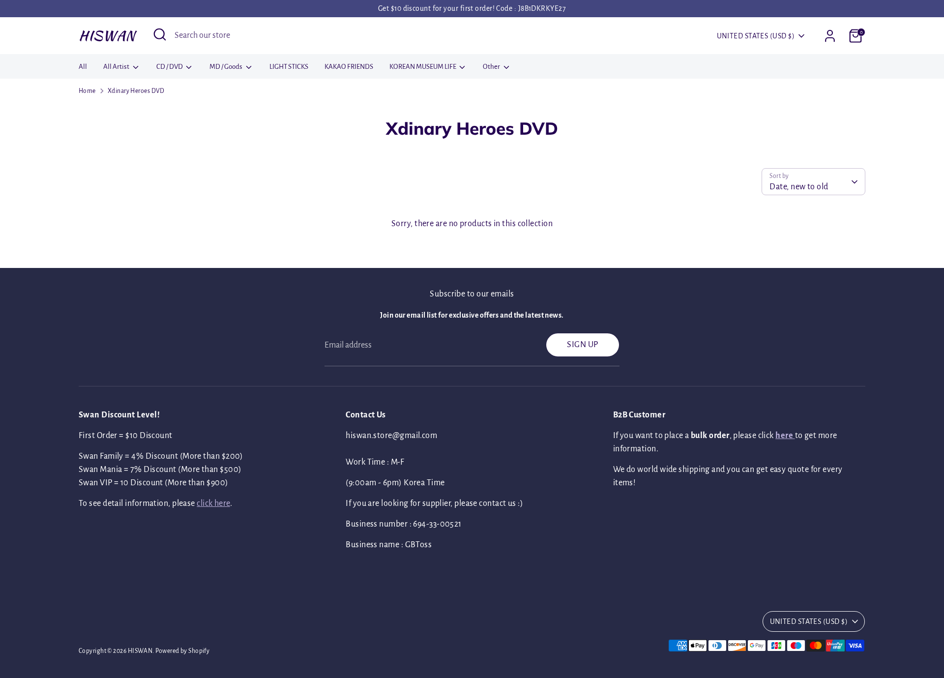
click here (213, 503)
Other (492, 66)
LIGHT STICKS (288, 66)
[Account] (830, 36)
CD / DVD (170, 66)
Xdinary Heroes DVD (136, 91)
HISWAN (107, 35)
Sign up (582, 344)
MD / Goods (226, 66)
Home (87, 91)
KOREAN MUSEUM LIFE (423, 66)
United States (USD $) (756, 36)
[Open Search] (160, 34)
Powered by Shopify (182, 651)
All (83, 66)
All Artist (116, 66)
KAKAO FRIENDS (348, 66)
